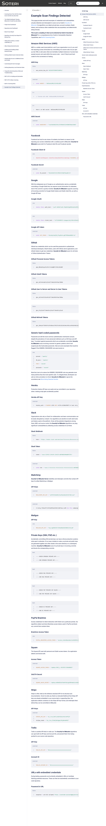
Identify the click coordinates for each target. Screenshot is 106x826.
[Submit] (78, 3)
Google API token (87, 36)
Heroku (83, 57)
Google (83, 31)
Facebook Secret (87, 28)
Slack (83, 63)
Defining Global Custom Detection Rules (14, 54)
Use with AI (36, 10)
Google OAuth (86, 33)
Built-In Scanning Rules (10, 83)
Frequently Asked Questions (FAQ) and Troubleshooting (14, 71)
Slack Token (86, 69)
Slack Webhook (87, 66)
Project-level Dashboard (10, 24)
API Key (85, 80)
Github (83, 39)
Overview (7, 10)
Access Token (86, 94)
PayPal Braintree (86, 85)
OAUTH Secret (86, 97)
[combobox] (88, 3)
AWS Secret (86, 19)
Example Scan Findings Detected (12, 87)
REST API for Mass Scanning (11, 80)
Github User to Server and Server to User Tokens (92, 48)
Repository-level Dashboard (11, 28)
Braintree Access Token (89, 88)
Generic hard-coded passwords (89, 55)
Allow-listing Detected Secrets (12, 46)
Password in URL (87, 116)
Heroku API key (87, 60)
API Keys (85, 74)
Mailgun (84, 77)
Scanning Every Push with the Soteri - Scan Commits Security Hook (13, 14)
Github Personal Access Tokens (90, 42)
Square (83, 91)
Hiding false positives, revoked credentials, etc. (12, 41)
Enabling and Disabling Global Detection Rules (12, 50)
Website (60, 3)
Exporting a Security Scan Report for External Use (13, 36)
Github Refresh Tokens (88, 52)
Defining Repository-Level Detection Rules (14, 67)
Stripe (83, 99)
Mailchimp (84, 71)
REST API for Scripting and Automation (14, 76)
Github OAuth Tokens (88, 45)
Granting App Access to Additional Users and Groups (14, 59)
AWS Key (85, 17)
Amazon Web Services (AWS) (89, 14)
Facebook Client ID (87, 25)
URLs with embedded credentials (90, 113)
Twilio (83, 105)
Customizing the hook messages (12, 63)
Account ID (86, 111)
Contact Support (52, 3)
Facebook (84, 22)
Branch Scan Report (9, 31)
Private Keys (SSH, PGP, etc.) (89, 83)
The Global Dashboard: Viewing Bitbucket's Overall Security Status (13, 20)
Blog (65, 3)
